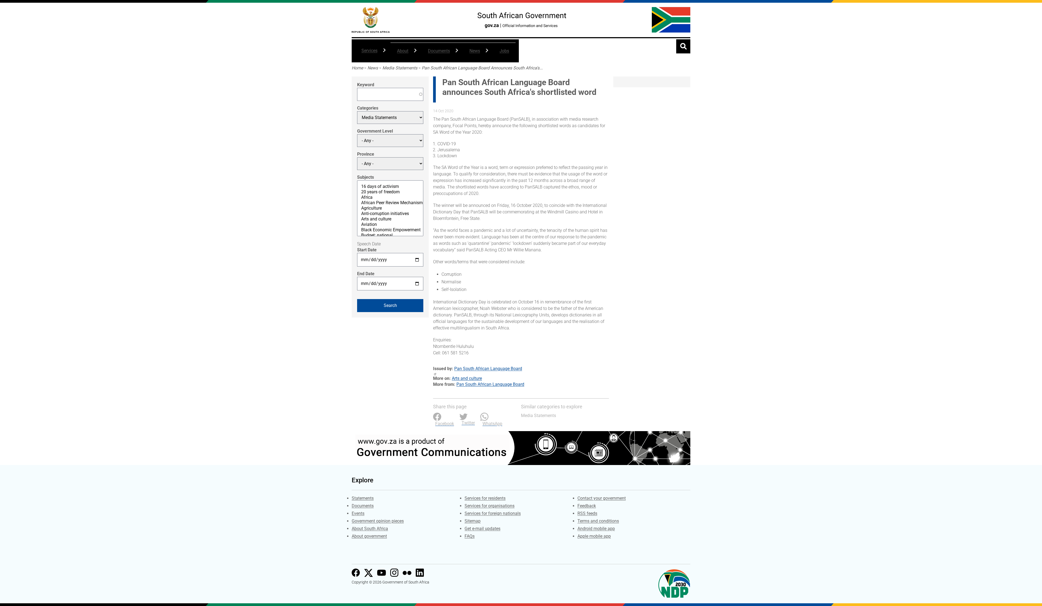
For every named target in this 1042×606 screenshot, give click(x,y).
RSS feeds (587, 513)
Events (358, 513)
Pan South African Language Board (488, 368)
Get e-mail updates (482, 528)
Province (365, 154)
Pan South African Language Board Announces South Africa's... (482, 67)
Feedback (586, 505)
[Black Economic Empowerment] (390, 230)
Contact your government (601, 498)
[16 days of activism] (390, 186)
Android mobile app (596, 528)
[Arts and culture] (390, 219)
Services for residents (485, 498)
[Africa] (390, 197)
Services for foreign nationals (493, 513)
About (399, 53)
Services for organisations (489, 505)
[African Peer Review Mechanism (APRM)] (390, 203)
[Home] (371, 20)
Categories (367, 108)
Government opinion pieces (378, 521)
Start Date (367, 249)
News (471, 53)
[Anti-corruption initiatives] (390, 213)
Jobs (504, 50)
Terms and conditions (598, 521)
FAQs (470, 536)
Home (357, 67)
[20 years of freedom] (390, 192)
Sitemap (473, 521)
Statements (363, 498)
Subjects (365, 177)
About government (369, 536)
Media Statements (399, 67)
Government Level (375, 131)
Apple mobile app (594, 536)
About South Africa (370, 528)
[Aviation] (390, 224)
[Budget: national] (390, 235)
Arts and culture (467, 378)
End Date (365, 273)
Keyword (365, 84)
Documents (435, 53)
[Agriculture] (390, 208)
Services (366, 53)
